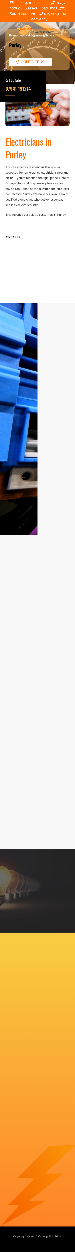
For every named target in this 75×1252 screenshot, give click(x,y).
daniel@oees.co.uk (30, 3)
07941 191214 (18, 88)
